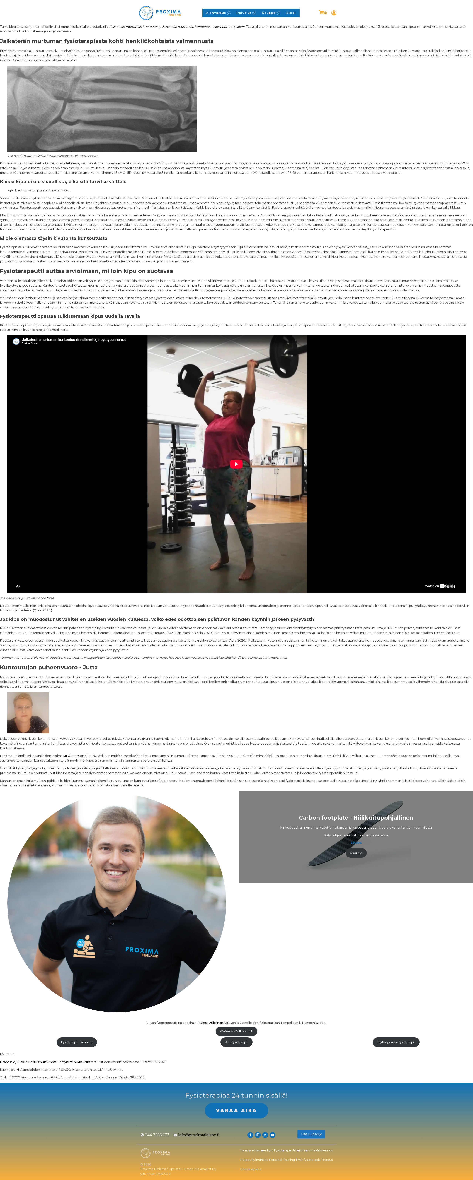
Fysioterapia (282, 1150)
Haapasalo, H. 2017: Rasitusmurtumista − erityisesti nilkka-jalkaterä (48, 1062)
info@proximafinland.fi (198, 1135)
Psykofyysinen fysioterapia (396, 1042)
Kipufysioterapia (236, 1042)
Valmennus (324, 1150)
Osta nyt (356, 853)
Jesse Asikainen (212, 1023)
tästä (50, 598)
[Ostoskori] (323, 13)
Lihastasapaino (250, 1169)
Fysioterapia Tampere (77, 1042)
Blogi (291, 13)
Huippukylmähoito (254, 1160)
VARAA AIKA (236, 1110)
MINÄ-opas (71, 756)
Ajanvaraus (216, 13)
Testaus (327, 1160)
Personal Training (282, 1160)
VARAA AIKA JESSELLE (236, 1031)
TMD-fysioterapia (307, 1160)
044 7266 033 (157, 1135)
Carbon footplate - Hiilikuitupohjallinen (356, 817)
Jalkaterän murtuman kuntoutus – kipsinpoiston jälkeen (203, 26)
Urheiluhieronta (303, 1150)
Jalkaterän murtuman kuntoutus (134, 26)
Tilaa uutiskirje (311, 1134)
